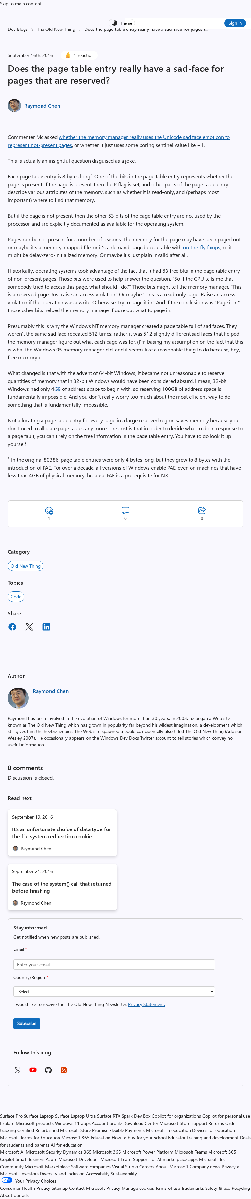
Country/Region (30, 977)
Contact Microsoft (87, 1188)
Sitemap (60, 1188)
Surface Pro (11, 1116)
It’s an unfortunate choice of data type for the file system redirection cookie (61, 833)
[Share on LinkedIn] (46, 627)
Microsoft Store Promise (84, 1130)
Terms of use (167, 1188)
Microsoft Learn (116, 1159)
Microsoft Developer (79, 1159)
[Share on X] (29, 627)
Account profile (107, 1123)
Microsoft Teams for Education (30, 1137)
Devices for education (213, 1130)
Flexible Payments (127, 1130)
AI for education (67, 1145)
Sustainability (124, 1173)
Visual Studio (125, 1166)
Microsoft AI (12, 1152)
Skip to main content (21, 3)
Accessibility (97, 1173)
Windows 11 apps (73, 1123)
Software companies (91, 1166)
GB (57, 388)
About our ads (14, 1195)
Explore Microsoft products (27, 1123)
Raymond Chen (42, 105)
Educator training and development (203, 1137)
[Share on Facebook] (12, 627)
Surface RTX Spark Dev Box (123, 1116)
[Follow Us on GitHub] (48, 1072)
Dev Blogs (18, 29)
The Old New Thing (56, 29)
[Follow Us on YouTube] (33, 1072)
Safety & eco (217, 1188)
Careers (146, 1166)
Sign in (235, 23)
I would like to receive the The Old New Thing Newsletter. (89, 1004)
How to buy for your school (139, 1137)
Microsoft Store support (183, 1123)
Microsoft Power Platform (147, 1152)
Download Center (140, 1123)
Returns (216, 1123)
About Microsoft (172, 1166)
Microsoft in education (168, 1130)
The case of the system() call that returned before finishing (62, 887)
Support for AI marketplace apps (165, 1159)
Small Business (30, 1159)
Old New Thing (26, 566)
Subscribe (26, 1023)
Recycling (241, 1188)
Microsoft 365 (107, 1152)
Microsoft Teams (191, 1152)
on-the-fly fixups (201, 247)
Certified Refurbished (38, 1130)
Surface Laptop (39, 1116)
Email (20, 949)
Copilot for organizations (176, 1116)
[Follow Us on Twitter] (17, 1072)
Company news (205, 1166)
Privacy (114, 1188)
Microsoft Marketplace (47, 1166)
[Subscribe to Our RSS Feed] (64, 1072)
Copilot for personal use (226, 1116)
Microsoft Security (44, 1152)
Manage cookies (138, 1188)
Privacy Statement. (146, 1004)
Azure (51, 1159)
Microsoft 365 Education (85, 1137)
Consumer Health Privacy (25, 1188)
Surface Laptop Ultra (75, 1116)
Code (16, 596)
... (206, 29)
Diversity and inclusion (62, 1173)
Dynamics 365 (77, 1152)
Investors (29, 1173)
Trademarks (192, 1188)
